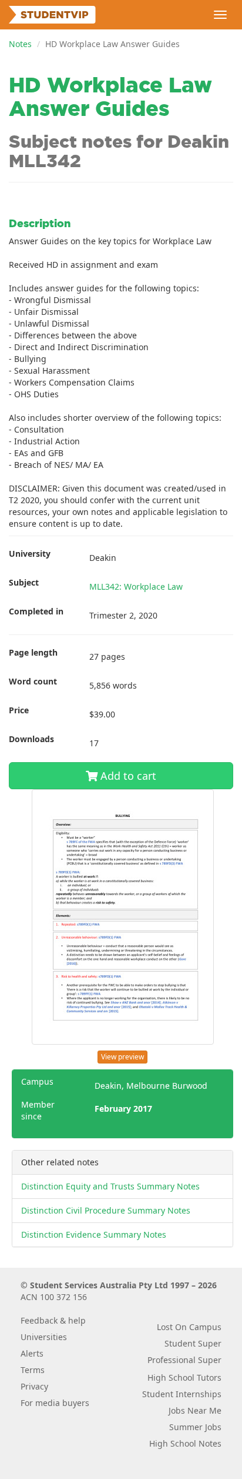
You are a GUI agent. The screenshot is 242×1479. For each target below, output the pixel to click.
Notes (20, 43)
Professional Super (184, 1359)
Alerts (32, 1353)
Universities (44, 1336)
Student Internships (181, 1394)
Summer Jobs (195, 1427)
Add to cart (127, 776)
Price (19, 710)
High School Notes (185, 1443)
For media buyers (55, 1402)
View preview (122, 1057)
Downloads (31, 739)
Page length (33, 652)
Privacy (34, 1386)
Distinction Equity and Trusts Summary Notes (110, 1186)
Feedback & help (53, 1320)
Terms (33, 1369)
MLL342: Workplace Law (136, 586)
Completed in (36, 611)
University (30, 553)
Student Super (192, 1343)
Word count (33, 681)
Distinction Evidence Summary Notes (93, 1234)
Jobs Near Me (195, 1410)
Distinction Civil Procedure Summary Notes (105, 1210)
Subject (24, 582)
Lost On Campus (189, 1326)
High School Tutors (184, 1377)
